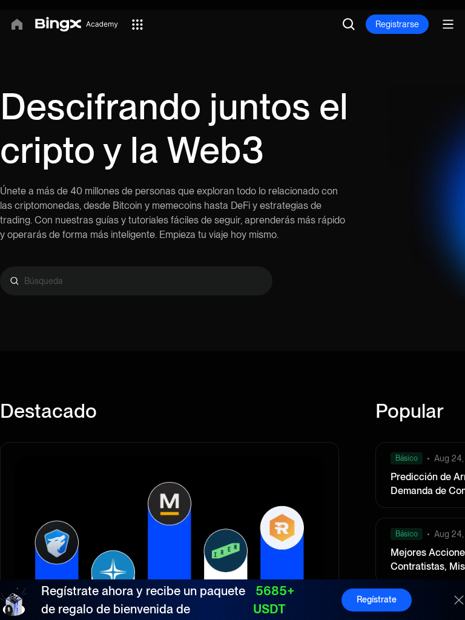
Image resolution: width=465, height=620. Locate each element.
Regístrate (377, 599)
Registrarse (397, 24)
